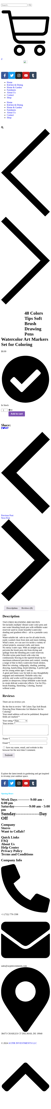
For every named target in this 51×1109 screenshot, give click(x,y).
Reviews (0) (27, 608)
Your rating (8, 721)
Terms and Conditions (17, 854)
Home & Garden (14, 87)
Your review (9, 723)
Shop (9, 97)
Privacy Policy (11, 851)
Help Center (10, 847)
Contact (10, 95)
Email (6, 743)
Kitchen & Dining (15, 85)
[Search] (30, 5)
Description (12, 608)
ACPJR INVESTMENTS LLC (22, 1043)
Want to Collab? (13, 831)
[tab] (12, 608)
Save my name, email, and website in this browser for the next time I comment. (23, 748)
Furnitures (11, 90)
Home (9, 82)
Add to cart (17, 414)
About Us (11, 92)
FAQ (4, 841)
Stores (5, 828)
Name (6, 738)
